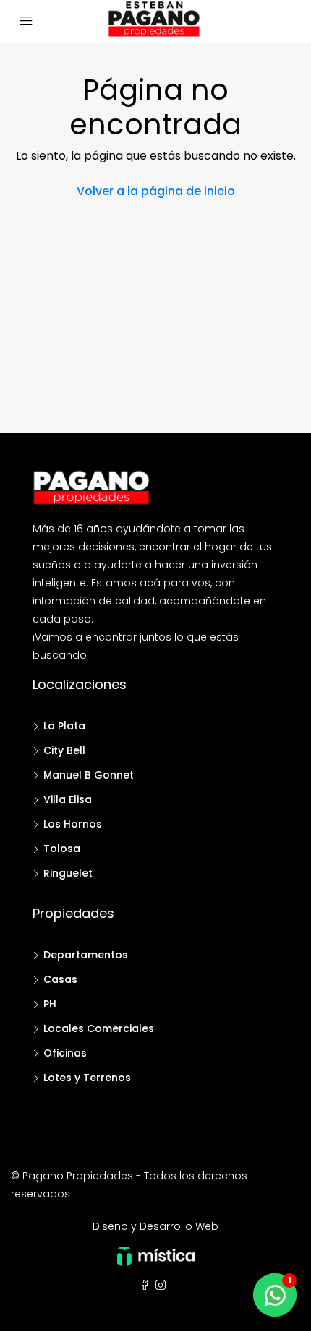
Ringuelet (68, 873)
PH (49, 1004)
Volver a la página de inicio (156, 191)
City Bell (64, 750)
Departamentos (85, 955)
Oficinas (65, 1053)
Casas (60, 979)
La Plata (64, 726)
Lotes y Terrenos (87, 1077)
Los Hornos (72, 824)
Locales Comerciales (98, 1028)
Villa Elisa (67, 799)
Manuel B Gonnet (88, 775)
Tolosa (61, 848)
